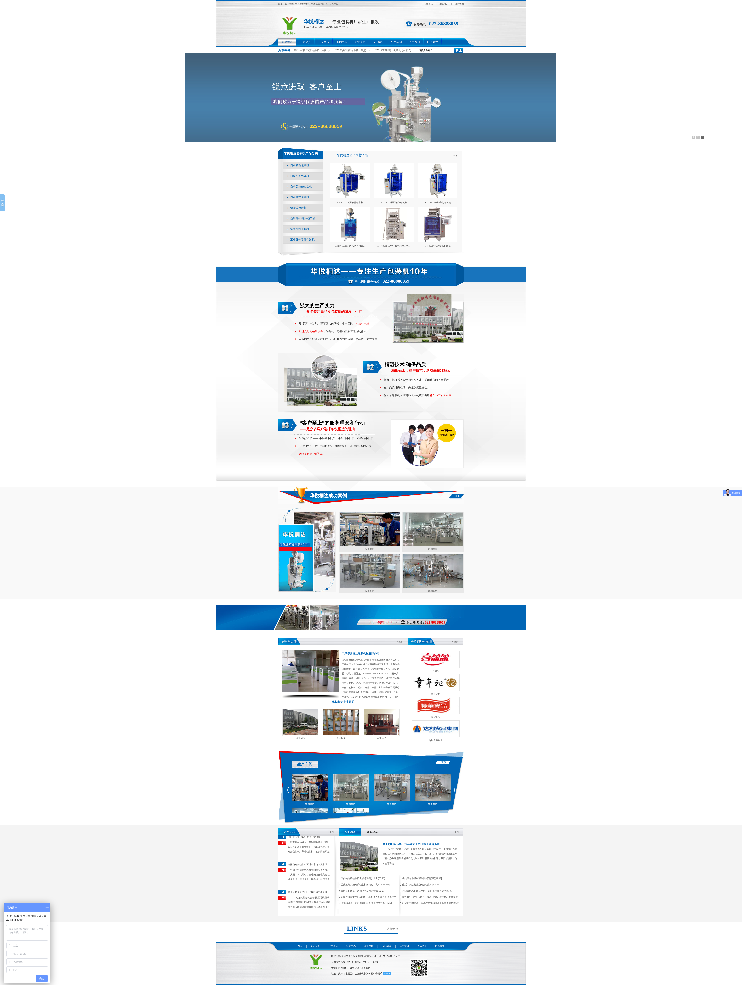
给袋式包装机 (298, 207)
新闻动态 (372, 832)
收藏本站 (428, 4)
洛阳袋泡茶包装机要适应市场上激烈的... (308, 837)
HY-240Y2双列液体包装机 (393, 202)
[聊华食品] (436, 705)
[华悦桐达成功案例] (307, 591)
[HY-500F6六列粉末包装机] (437, 224)
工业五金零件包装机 (302, 239)
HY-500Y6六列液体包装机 (350, 202)
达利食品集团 (436, 740)
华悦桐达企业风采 (343, 701)
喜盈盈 (435, 671)
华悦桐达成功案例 (328, 495)
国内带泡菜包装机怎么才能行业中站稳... (308, 892)
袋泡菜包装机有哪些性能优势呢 (418, 878)
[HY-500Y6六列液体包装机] (349, 181)
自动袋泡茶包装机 (301, 186)
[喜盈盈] (436, 659)
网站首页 (287, 42)
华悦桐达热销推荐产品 (352, 155)
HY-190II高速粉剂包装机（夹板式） (312, 50)
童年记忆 (435, 694)
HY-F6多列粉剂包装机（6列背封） (353, 50)
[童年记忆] (436, 682)
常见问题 (289, 832)
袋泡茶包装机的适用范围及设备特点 (359, 890)
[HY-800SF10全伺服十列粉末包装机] (393, 224)
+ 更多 (454, 155)
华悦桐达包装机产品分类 (301, 153)
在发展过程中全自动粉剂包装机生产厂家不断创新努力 (369, 897)
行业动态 (350, 832)
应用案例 (378, 42)
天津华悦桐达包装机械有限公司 (361, 653)
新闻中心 (341, 42)
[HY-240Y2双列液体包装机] (393, 181)
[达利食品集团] (436, 728)
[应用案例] (369, 529)
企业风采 (300, 738)
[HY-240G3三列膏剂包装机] (437, 181)
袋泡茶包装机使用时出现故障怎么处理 (307, 864)
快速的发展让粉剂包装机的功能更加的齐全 (363, 903)
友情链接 (392, 928)
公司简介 (305, 42)
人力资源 (414, 42)
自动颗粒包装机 (299, 165)
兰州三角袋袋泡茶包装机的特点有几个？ (362, 884)
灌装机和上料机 (299, 229)
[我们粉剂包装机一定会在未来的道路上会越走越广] (359, 870)
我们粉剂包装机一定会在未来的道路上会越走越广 (412, 844)
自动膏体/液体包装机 (302, 218)
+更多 (456, 832)
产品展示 (323, 42)
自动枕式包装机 (299, 197)
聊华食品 (435, 717)
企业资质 (360, 42)
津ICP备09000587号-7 (389, 956)
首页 (300, 946)
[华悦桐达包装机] (371, 97)
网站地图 (459, 4)
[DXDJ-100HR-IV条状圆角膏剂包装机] (349, 224)
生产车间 (396, 42)
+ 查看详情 (388, 863)
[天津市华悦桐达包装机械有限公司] (316, 970)
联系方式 (432, 42)
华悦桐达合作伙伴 (421, 641)
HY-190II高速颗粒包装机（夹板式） (393, 50)
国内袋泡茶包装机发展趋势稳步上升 (359, 878)
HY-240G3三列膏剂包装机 (437, 202)
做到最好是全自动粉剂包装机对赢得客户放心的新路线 (430, 897)
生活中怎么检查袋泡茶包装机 (417, 884)
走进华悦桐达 (290, 641)
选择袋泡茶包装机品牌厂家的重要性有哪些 (424, 890)
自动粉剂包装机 (299, 176)
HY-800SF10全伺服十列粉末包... (393, 245)
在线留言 (443, 4)
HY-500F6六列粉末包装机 (438, 245)
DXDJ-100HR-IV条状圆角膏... (350, 245)
